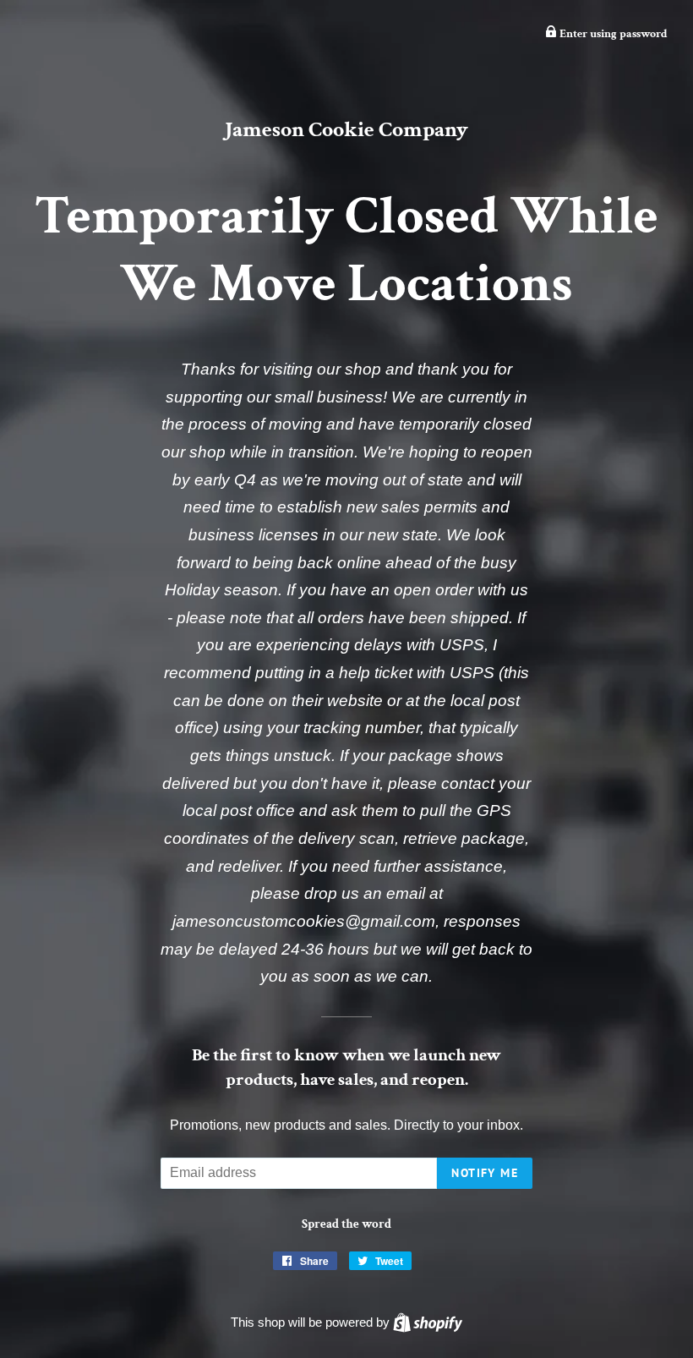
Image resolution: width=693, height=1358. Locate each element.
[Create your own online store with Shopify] (427, 1322)
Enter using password (612, 33)
